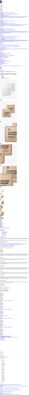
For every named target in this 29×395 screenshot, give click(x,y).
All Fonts (1, 28)
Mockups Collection (5, 245)
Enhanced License (2, 333)
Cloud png (11, 48)
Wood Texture (5, 25)
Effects (27, 24)
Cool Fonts (4, 31)
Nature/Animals (4, 46)
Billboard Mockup (26, 16)
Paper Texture (24, 24)
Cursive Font (7, 31)
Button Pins (18, 244)
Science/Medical (9, 46)
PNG (10, 384)
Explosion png (16, 48)
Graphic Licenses (2, 26)
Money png (24, 48)
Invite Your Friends (11, 391)
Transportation (15, 46)
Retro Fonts (5, 32)
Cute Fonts (16, 31)
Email (15, 36)
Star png (4, 48)
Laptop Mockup (8, 17)
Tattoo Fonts (19, 31)
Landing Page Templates (10, 41)
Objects (1, 47)
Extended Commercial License (3, 315)
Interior (1, 46)
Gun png (22, 48)
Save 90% (1, 10)
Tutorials (7, 388)
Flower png (20, 48)
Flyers (17, 36)
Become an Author (2, 391)
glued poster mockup (4, 232)
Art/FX (3, 47)
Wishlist (12, 384)
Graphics (4, 384)
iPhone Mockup (9, 16)
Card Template (6, 41)
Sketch (10, 23)
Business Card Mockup (21, 16)
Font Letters (2, 32)
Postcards (17, 243)
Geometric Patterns (21, 24)
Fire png (6, 48)
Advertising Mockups (5, 300)
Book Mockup (13, 16)
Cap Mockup (5, 17)
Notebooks (26, 243)
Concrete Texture (21, 25)
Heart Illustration (17, 25)
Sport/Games (12, 46)
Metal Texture (13, 25)
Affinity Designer (13, 23)
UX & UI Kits (14, 37)
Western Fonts (8, 32)
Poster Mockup (16, 16)
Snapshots (6, 244)
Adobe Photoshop (2, 23)
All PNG (1, 44)
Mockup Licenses (2, 18)
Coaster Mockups (10, 300)
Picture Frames (15, 244)
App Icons (9, 24)
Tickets (1, 244)
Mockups (1, 300)
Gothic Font (26, 31)
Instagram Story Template (5, 40)
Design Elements (2, 25)
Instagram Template (25, 40)
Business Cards (4, 36)
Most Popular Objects (11, 245)
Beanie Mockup (15, 17)
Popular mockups (19, 384)
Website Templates (15, 40)
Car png (1, 49)
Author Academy (10, 388)
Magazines (1, 37)
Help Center (1, 388)
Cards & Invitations (8, 36)
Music (6, 46)
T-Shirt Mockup (2, 16)
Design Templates (8, 384)
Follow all (1, 219)
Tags (16, 388)
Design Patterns (16, 24)
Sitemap (18, 388)
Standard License (2, 324)
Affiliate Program (7, 391)
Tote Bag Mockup (19, 17)
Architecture (18, 46)
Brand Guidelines (14, 388)
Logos (18, 36)
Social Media (11, 37)
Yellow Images (2, 393)
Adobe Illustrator (6, 23)
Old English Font (13, 31)
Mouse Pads (11, 244)
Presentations (6, 37)
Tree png (3, 49)
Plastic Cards (13, 243)
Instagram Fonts (23, 31)
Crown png (14, 48)
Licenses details (2, 265)
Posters (3, 37)
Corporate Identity (13, 36)
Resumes (9, 37)
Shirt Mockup (1, 17)
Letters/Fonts (5, 47)
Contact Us (4, 388)
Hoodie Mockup (6, 16)
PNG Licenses (2, 50)
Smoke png (27, 48)
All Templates (1, 35)
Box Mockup (11, 17)
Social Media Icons (6, 24)
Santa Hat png (8, 48)
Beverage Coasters (2, 242)
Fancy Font (10, 31)
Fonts (5, 384)
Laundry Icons (2, 24)
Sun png (5, 49)
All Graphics (1, 20)
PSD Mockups (23, 17)
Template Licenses (2, 42)
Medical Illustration (13, 24)
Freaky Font (1, 31)
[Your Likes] (0, 67)
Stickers (1, 243)
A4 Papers (10, 243)
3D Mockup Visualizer (2, 15)
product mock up (4, 233)
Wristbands (3, 244)
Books (9, 244)
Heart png (1, 48)
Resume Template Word (20, 40)
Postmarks (21, 244)
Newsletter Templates (10, 40)
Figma (9, 23)
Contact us (6, 289)
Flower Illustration (10, 25)
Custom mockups (7, 15)
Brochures (1, 36)
